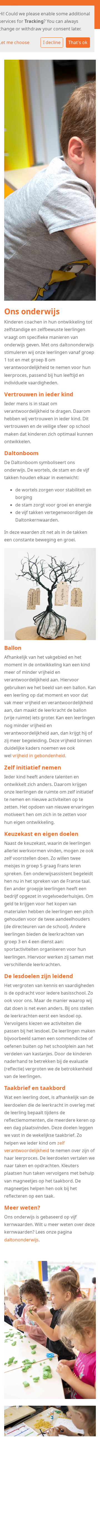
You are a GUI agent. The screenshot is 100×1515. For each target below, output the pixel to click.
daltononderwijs (21, 1240)
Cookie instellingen (50, 1477)
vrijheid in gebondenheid (38, 755)
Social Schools (63, 1490)
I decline (52, 42)
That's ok (78, 42)
